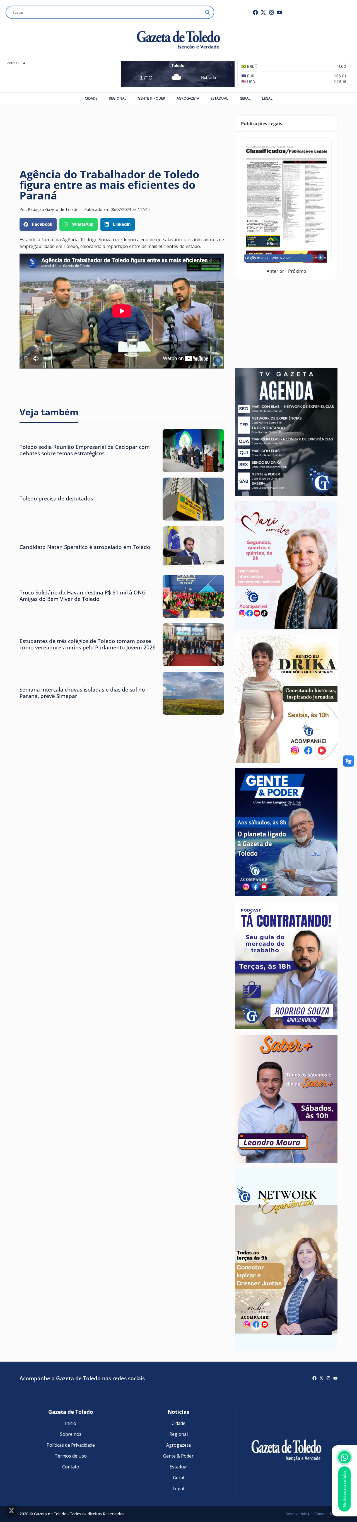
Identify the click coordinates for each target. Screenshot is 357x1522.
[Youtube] (279, 12)
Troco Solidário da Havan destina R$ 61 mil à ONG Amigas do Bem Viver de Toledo (83, 596)
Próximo (297, 271)
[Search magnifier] (207, 12)
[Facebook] (255, 12)
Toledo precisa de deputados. (57, 498)
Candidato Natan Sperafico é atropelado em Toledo (85, 547)
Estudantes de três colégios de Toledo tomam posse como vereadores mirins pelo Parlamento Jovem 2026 (88, 644)
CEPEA (20, 63)
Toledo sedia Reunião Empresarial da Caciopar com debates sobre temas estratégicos (85, 450)
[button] (38, 224)
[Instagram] (271, 12)
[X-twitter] (263, 12)
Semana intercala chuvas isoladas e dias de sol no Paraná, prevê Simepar (82, 693)
